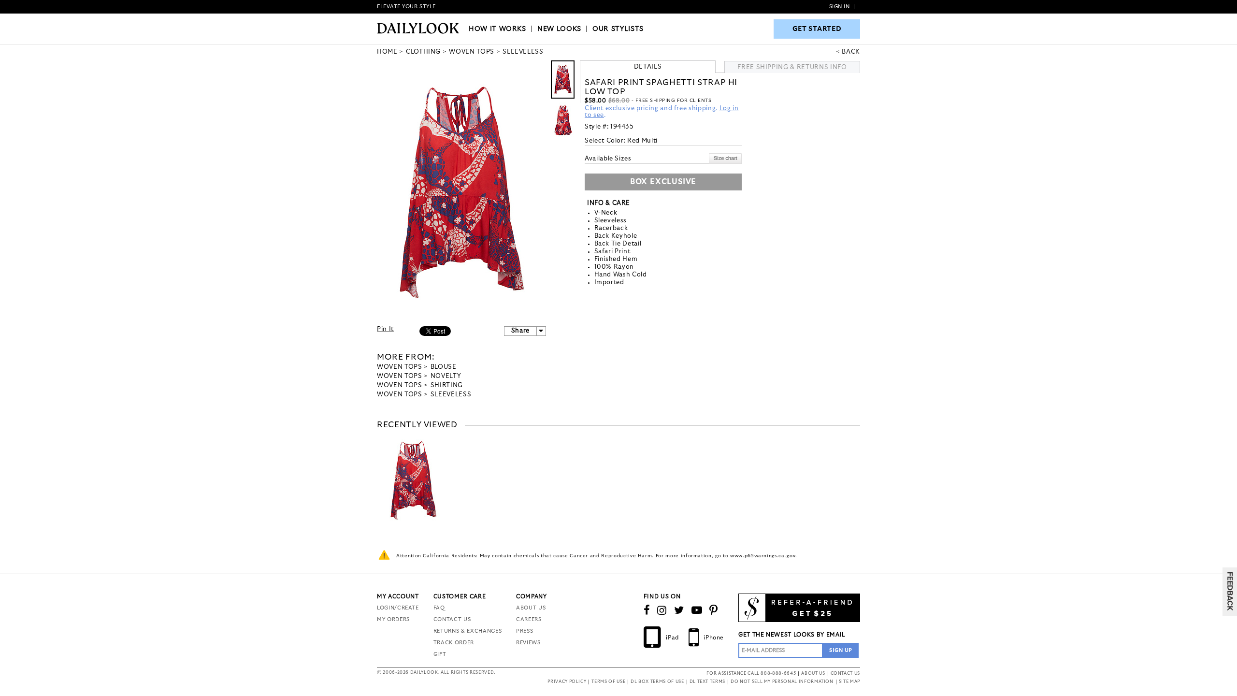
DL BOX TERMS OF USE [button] (657, 682)
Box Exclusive (663, 182)
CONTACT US (452, 619)
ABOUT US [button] (813, 673)
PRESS (524, 631)
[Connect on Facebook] (647, 610)
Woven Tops (399, 367)
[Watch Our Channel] (697, 610)
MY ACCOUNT (398, 596)
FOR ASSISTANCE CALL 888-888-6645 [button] (751, 673)
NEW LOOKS (559, 29)
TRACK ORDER (453, 642)
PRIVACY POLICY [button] (566, 682)
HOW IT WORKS (497, 29)
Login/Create (398, 607)
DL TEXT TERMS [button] (707, 682)
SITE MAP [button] (849, 682)
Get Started (817, 29)
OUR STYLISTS (618, 29)
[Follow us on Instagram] (662, 610)
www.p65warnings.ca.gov (762, 555)
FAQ (439, 607)
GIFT (439, 654)
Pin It (385, 329)
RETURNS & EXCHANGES (467, 631)
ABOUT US (531, 607)
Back (851, 52)
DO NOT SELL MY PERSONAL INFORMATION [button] (782, 682)
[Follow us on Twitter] (679, 610)
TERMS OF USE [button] (608, 682)
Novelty (446, 376)
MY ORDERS (393, 619)
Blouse (444, 367)
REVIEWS (528, 642)
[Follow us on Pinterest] (713, 610)
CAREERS (529, 619)
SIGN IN (839, 6)
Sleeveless (451, 395)
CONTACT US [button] (846, 673)
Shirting (447, 385)
